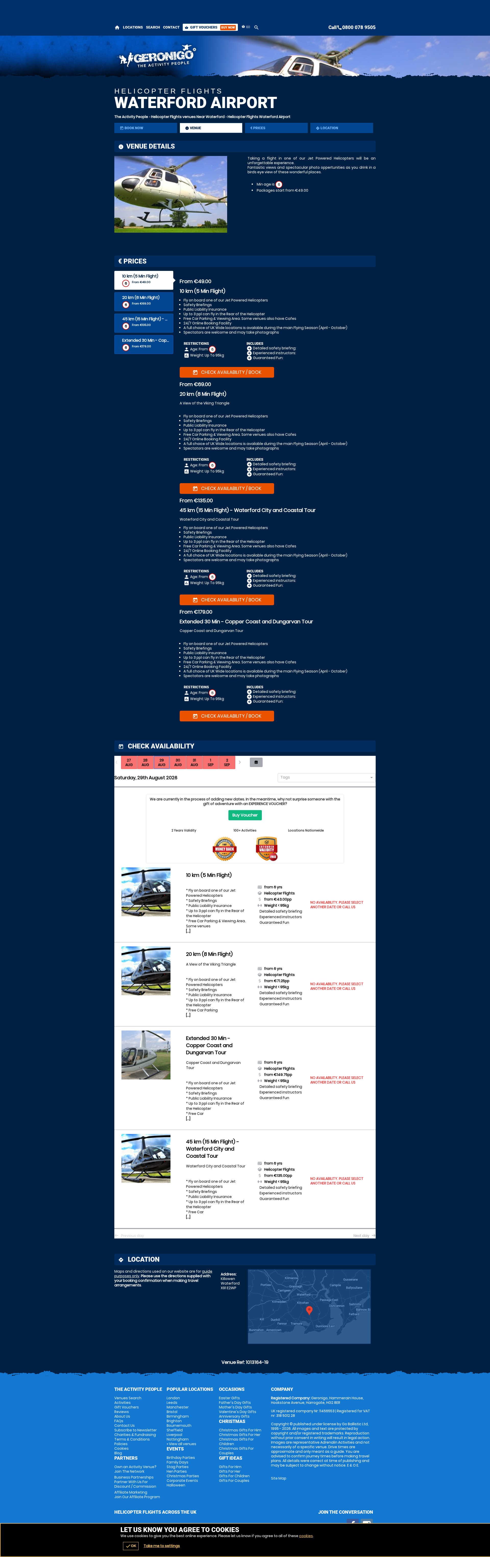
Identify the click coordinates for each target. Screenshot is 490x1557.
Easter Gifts (229, 1398)
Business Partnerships (135, 1482)
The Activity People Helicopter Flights (199, 57)
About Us (122, 1416)
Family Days (177, 1462)
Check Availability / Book (226, 372)
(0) (247, 27)
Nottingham (178, 1439)
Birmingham (178, 1416)
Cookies (121, 1448)
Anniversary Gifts (234, 1416)
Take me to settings (162, 1545)
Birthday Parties (181, 1457)
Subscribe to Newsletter (135, 1430)
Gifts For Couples (234, 1480)
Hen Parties (177, 1471)
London (173, 1398)
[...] (188, 931)
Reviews (121, 1411)
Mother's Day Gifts (235, 1407)
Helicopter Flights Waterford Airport (259, 116)
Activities (122, 1402)
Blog (118, 1453)
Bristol (172, 1411)
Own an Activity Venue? (135, 1469)
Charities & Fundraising (135, 1434)
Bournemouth (179, 1425)
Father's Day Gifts (235, 1402)
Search (153, 27)
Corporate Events (182, 1480)
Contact (171, 27)
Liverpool (174, 1434)
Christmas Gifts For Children (236, 1441)
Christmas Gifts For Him (240, 1430)
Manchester (178, 1407)
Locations (133, 27)
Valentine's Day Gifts (237, 1411)
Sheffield (175, 1430)
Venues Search (127, 1398)
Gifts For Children (234, 1476)
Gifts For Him (230, 1466)
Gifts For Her (229, 1471)
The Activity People (131, 116)
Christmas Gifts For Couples (236, 1451)
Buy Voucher (245, 815)
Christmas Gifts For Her (239, 1434)
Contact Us (124, 1425)
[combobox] (324, 778)
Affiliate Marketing (137, 1494)
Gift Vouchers (210, 27)
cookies (306, 1535)
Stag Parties (178, 1466)
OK (130, 1546)
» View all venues (181, 1443)
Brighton (174, 1420)
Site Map (278, 1478)
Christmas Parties (183, 1476)
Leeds (172, 1402)
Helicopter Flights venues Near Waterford (188, 116)
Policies (121, 1443)
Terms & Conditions (132, 1439)
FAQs (118, 1420)
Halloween (176, 1485)
